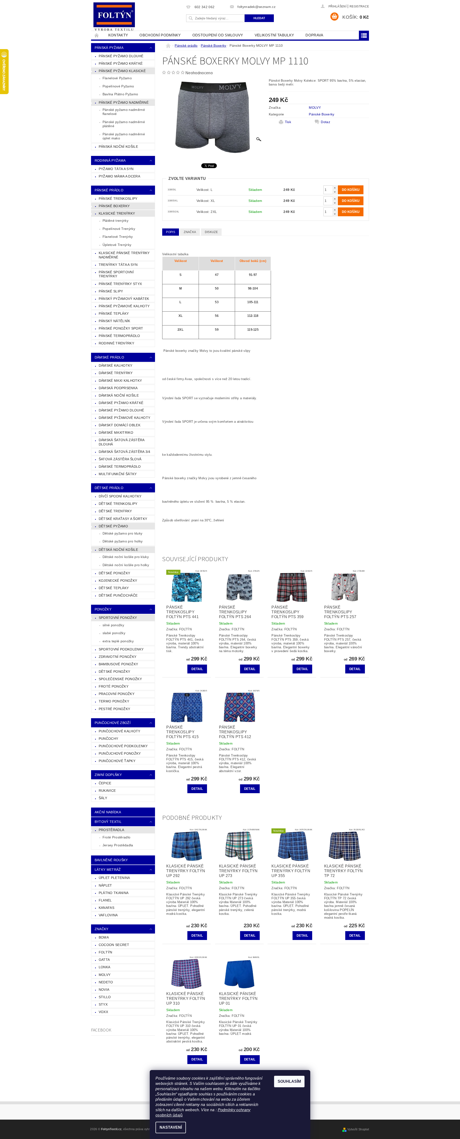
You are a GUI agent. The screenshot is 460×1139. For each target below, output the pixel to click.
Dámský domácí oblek (119, 425)
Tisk (288, 122)
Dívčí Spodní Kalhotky (120, 496)
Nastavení (171, 1127)
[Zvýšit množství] (335, 187)
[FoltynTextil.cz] (114, 17)
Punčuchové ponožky (120, 753)
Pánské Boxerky (114, 206)
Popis (170, 232)
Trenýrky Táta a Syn (118, 265)
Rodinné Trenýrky (116, 343)
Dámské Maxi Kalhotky (120, 380)
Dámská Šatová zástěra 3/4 (124, 452)
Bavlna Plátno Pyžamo (120, 94)
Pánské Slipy (111, 291)
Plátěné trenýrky (115, 220)
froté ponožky (113, 686)
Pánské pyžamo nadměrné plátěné (124, 124)
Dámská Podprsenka (118, 388)
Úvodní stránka (97, 35)
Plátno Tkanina (113, 893)
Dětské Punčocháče (118, 595)
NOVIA (104, 989)
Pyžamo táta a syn (116, 169)
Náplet (105, 885)
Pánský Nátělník (114, 321)
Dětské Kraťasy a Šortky (123, 519)
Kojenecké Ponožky (118, 580)
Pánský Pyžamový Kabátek (124, 299)
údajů (177, 1115)
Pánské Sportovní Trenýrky (116, 274)
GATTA (104, 960)
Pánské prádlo (109, 190)
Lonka (104, 967)
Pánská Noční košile (118, 146)
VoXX (103, 1012)
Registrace (359, 6)
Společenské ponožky (120, 679)
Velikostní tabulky (274, 35)
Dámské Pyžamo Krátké (121, 403)
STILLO (105, 997)
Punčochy (108, 738)
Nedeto (106, 982)
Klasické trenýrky (117, 213)
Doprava (314, 35)
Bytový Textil (108, 822)
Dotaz (325, 122)
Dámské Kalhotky (115, 365)
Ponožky (103, 609)
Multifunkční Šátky (118, 474)
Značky (102, 929)
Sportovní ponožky (118, 618)
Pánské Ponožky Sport (121, 328)
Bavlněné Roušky (111, 860)
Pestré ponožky (114, 709)
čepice (105, 783)
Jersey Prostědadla (118, 845)
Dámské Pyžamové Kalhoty (124, 418)
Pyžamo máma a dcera (119, 176)
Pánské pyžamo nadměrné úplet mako (124, 136)
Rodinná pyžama (110, 160)
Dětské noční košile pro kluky (126, 557)
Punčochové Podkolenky (123, 746)
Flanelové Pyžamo (117, 78)
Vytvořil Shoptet (358, 1129)
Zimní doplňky (108, 775)
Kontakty (118, 35)
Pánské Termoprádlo (119, 336)
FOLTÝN (105, 952)
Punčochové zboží (113, 723)
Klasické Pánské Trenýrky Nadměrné (124, 255)
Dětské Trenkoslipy (118, 504)
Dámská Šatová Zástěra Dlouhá (122, 442)
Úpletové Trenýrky (117, 245)
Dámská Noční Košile (119, 395)
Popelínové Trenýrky (119, 229)
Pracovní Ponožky (116, 694)
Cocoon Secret (114, 945)
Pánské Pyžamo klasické (122, 71)
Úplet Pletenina (114, 878)
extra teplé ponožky (118, 641)
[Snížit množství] (335, 192)
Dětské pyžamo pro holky (123, 541)
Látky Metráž (108, 869)
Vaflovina (108, 915)
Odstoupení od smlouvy (217, 35)
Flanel (105, 900)
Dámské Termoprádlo (120, 466)
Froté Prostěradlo (116, 837)
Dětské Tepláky (114, 588)
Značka (190, 232)
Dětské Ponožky (114, 573)
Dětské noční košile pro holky (126, 565)
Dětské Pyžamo (113, 526)
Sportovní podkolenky (121, 649)
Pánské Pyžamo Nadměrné (124, 102)
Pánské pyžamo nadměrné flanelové (124, 112)
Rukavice (107, 790)
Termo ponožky (114, 701)
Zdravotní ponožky (117, 657)
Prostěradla (111, 830)
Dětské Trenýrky (115, 511)
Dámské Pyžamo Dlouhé (121, 410)
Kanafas (106, 908)
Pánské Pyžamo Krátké (121, 63)
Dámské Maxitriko (116, 432)
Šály (103, 798)
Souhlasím (289, 1081)
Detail (197, 669)
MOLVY (105, 975)
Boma (104, 937)
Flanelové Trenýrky (118, 237)
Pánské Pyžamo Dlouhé (121, 56)
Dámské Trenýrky (116, 373)
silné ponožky (113, 625)
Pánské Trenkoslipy (118, 198)
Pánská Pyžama (109, 48)
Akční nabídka (108, 812)
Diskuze (211, 232)
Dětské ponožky (114, 671)
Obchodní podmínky (160, 35)
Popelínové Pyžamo (118, 86)
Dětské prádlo (109, 488)
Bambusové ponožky (118, 664)
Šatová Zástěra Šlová (120, 459)
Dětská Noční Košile (118, 550)
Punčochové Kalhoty (119, 731)
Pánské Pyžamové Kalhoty (124, 306)
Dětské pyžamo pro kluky (122, 533)
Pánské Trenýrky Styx (120, 284)
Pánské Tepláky (114, 313)
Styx (103, 1004)
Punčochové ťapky (117, 761)
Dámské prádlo (109, 357)
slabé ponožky (114, 633)
